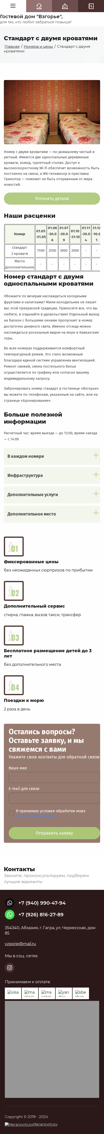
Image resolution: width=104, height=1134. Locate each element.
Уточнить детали (52, 198)
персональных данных (36, 815)
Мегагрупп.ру (45, 1124)
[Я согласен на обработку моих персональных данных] (11, 813)
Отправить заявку (54, 833)
